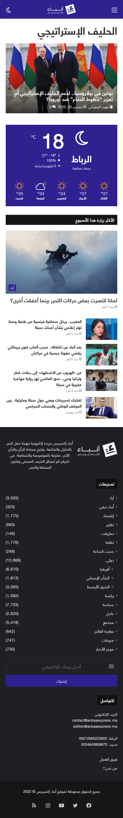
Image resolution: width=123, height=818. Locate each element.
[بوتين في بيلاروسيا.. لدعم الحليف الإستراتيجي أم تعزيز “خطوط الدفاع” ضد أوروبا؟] (61, 78)
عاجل (110, 613)
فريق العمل (108, 758)
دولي (110, 560)
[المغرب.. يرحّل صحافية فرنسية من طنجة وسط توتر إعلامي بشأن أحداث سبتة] (101, 329)
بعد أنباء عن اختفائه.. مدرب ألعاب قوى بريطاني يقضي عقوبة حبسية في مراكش (45, 349)
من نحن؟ (110, 767)
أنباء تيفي (106, 506)
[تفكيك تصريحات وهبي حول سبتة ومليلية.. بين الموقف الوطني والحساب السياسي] (101, 407)
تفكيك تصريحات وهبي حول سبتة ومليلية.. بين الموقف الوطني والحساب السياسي (44, 402)
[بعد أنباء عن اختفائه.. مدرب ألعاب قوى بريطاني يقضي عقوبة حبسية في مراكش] (101, 354)
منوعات (108, 640)
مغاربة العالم (104, 631)
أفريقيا (105, 569)
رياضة (109, 595)
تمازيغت (107, 533)
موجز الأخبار (105, 649)
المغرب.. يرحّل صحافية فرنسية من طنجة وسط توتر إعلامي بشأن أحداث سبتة (45, 324)
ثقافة (110, 542)
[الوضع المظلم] (8, 11)
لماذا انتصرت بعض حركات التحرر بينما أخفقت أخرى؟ (63, 300)
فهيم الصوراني (98, 106)
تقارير (110, 524)
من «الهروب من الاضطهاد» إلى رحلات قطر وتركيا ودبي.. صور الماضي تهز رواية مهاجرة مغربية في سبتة (47, 378)
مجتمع (108, 622)
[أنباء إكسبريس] (61, 9)
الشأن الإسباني (98, 577)
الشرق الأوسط (98, 586)
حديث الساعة (103, 551)
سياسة (108, 604)
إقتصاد (108, 515)
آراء (112, 497)
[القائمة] (114, 11)
